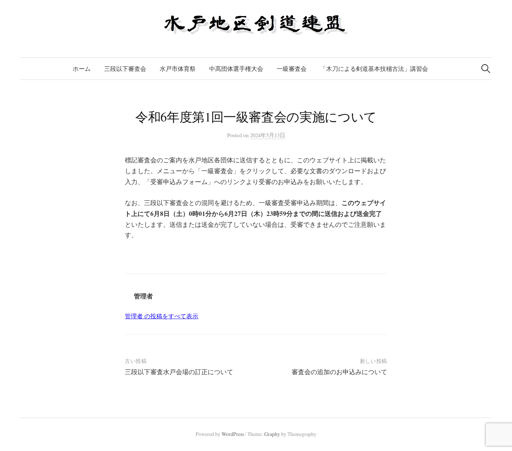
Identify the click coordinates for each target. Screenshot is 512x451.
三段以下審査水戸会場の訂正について (179, 371)
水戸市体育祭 (178, 68)
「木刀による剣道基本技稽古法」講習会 (374, 68)
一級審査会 (292, 68)
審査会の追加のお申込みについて (339, 371)
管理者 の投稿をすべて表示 (161, 316)
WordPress (233, 434)
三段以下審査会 (125, 68)
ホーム (82, 68)
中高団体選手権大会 (236, 68)
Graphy (272, 434)
